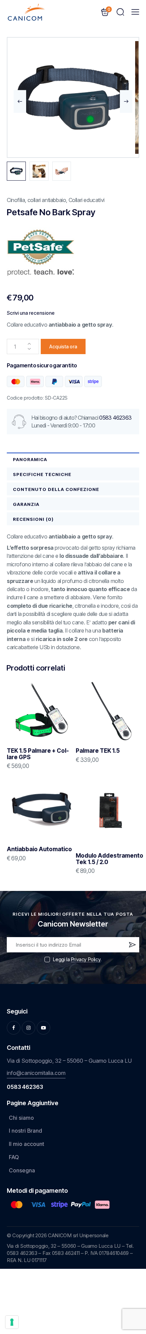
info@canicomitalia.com (36, 1073)
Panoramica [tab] (30, 459)
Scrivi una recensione (31, 313)
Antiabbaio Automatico (39, 849)
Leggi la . (77, 959)
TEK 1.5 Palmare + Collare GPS (38, 754)
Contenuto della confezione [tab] (56, 489)
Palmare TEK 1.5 (98, 751)
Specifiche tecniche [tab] (42, 474)
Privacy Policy (86, 959)
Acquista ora (63, 346)
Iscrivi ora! (132, 946)
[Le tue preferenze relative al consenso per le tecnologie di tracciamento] (11, 1322)
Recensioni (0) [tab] (33, 519)
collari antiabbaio (47, 200)
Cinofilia (16, 200)
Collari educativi (87, 200)
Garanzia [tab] (26, 504)
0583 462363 (115, 417)
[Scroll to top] (131, 1278)
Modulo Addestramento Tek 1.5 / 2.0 (109, 859)
